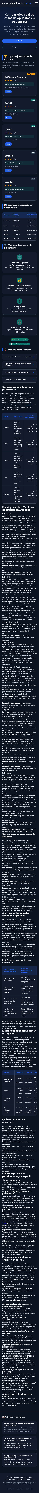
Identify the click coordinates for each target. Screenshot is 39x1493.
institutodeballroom (16, 3)
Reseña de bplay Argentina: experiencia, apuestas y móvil (18, 1456)
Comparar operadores (19, 47)
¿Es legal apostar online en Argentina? (18, 357)
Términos (20, 1489)
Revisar (8, 91)
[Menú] (35, 3)
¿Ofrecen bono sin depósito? (15, 379)
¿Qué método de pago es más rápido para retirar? (18, 364)
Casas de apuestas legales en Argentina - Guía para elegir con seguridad (18, 1439)
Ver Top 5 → (19, 41)
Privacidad (10, 1489)
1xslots (28, 405)
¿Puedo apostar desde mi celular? (17, 372)
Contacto (29, 1489)
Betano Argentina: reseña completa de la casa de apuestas (19, 1424)
